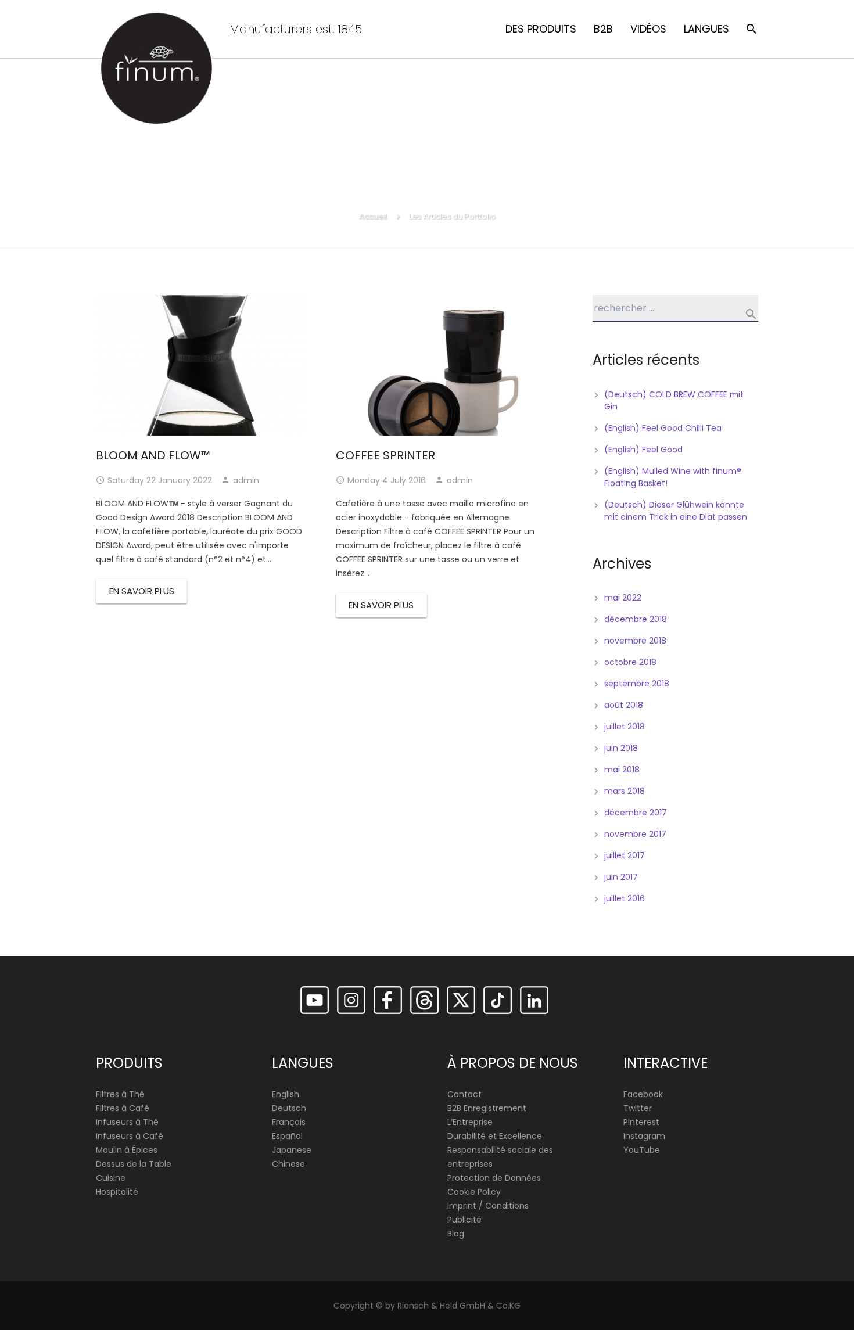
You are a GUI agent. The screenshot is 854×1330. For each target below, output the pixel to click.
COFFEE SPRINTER (385, 455)
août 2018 (623, 705)
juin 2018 (621, 748)
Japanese (291, 1150)
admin (246, 480)
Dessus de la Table (133, 1164)
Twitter (637, 1108)
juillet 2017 (624, 855)
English (285, 1094)
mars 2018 (624, 791)
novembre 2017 (635, 834)
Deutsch (289, 1108)
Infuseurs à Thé (127, 1122)
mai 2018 (622, 769)
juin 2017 (621, 877)
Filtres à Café (122, 1108)
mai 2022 (622, 597)
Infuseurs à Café (129, 1136)
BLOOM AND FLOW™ (153, 455)
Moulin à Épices (126, 1150)
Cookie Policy (474, 1192)
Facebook (643, 1094)
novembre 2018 (635, 640)
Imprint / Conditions (488, 1206)
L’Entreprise (470, 1122)
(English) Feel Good (643, 449)
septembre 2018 (636, 683)
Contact (464, 1094)
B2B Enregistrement (486, 1108)
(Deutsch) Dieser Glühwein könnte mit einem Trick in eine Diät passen (675, 511)
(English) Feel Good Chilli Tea (663, 428)
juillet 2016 (624, 898)
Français (289, 1122)
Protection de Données (494, 1178)
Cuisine (110, 1178)
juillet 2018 (624, 726)
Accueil (373, 216)
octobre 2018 (630, 662)
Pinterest (641, 1122)
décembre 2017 (635, 812)
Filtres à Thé (120, 1094)
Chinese (288, 1164)
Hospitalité (117, 1192)
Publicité (464, 1219)
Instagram (644, 1136)
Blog (455, 1233)
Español (287, 1136)
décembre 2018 (635, 619)
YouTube (641, 1150)
